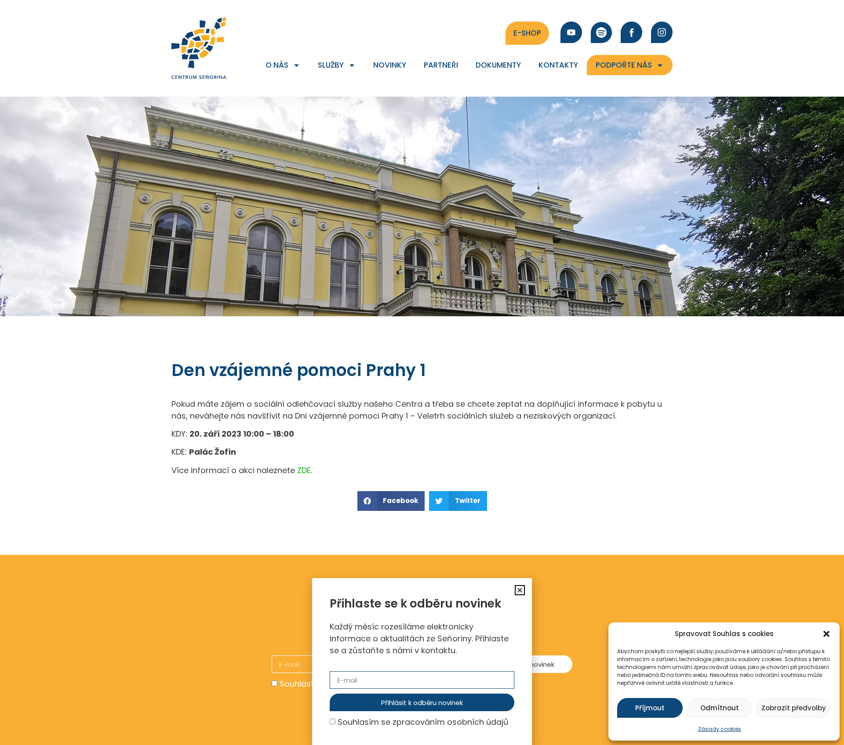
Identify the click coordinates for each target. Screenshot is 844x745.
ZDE (304, 470)
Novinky (389, 65)
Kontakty (558, 65)
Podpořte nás (624, 65)
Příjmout (650, 707)
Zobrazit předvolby (793, 707)
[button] (826, 633)
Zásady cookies (719, 729)
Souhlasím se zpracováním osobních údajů (423, 721)
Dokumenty (498, 65)
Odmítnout (719, 707)
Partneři (441, 65)
